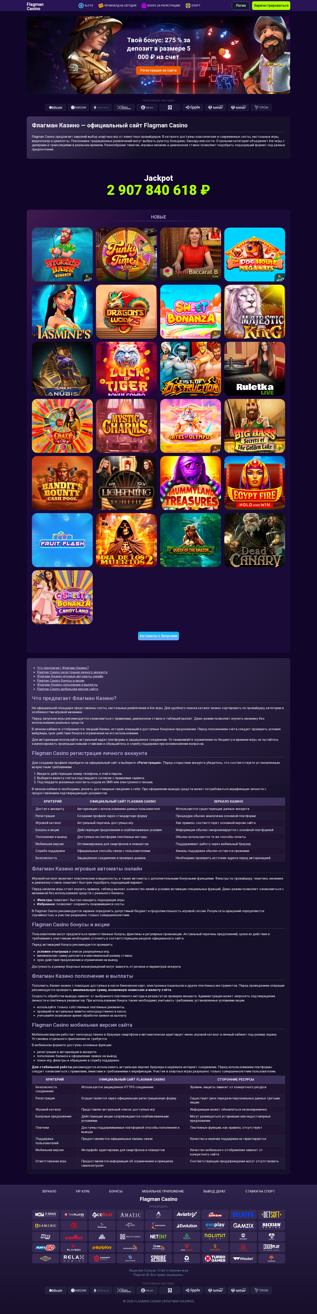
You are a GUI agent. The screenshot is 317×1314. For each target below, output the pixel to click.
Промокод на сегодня (120, 5)
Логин (241, 5)
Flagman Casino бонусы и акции (60, 681)
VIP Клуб (83, 1191)
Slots (89, 5)
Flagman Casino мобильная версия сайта (67, 689)
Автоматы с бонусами (158, 636)
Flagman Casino (35, 5)
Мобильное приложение (163, 1191)
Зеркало (49, 1191)
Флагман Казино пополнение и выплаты (67, 685)
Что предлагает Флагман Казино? (63, 668)
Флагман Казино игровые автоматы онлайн (70, 676)
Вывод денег (215, 1191)
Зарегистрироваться (271, 5)
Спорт (196, 5)
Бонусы (115, 1191)
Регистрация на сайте (158, 70)
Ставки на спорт (260, 1191)
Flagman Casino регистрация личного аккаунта (72, 672)
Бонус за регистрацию (164, 5)
